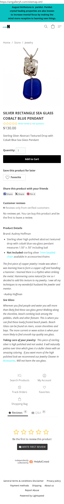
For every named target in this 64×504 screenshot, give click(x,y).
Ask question (38, 123)
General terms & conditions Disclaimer (23, 480)
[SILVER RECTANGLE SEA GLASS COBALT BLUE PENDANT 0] (32, 77)
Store (17, 42)
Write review (24, 123)
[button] (6, 26)
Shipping (36, 485)
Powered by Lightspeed (32, 495)
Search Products (19, 380)
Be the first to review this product (32, 439)
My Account (44, 380)
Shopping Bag (19, 404)
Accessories (9, 360)
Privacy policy (54, 480)
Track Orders (19, 392)
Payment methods (19, 485)
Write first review (33, 447)
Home (6, 42)
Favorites (44, 392)
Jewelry (29, 42)
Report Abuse (32, 490)
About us (49, 485)
